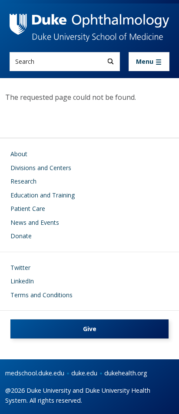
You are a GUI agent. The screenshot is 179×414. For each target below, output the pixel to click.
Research (23, 181)
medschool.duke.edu (34, 373)
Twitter (20, 267)
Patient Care (27, 208)
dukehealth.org (125, 373)
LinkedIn (22, 281)
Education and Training (42, 195)
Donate (21, 236)
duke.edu (84, 373)
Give (89, 329)
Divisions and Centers (40, 168)
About (18, 154)
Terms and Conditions (41, 295)
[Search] (110, 61)
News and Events (34, 222)
